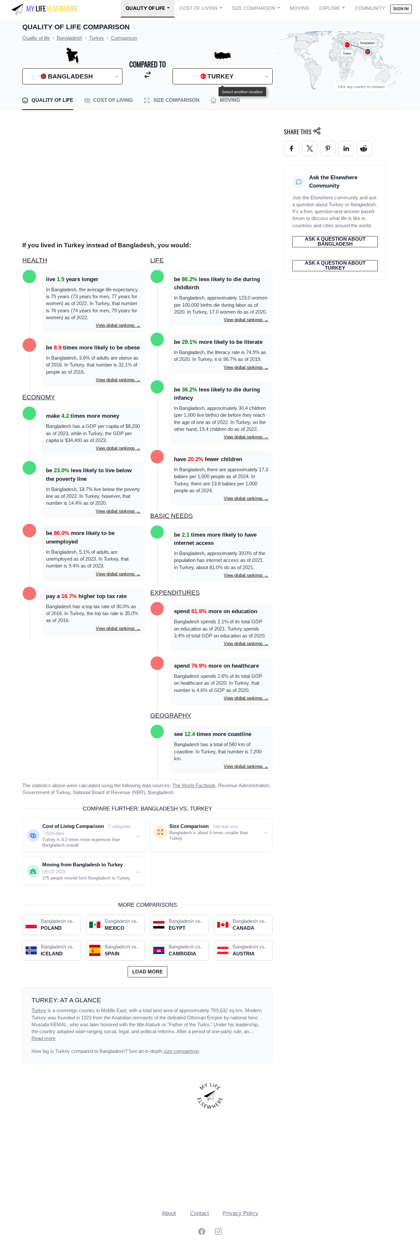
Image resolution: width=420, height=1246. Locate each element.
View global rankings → (118, 325)
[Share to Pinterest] (328, 148)
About (169, 1213)
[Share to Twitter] (309, 148)
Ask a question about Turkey (335, 265)
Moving (299, 8)
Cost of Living (198, 8)
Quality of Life (145, 8)
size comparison (181, 1051)
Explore (329, 8)
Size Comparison (253, 8)
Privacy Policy (240, 1213)
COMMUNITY (370, 8)
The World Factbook (194, 785)
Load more (147, 971)
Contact (199, 1213)
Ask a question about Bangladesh (335, 241)
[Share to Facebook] (291, 148)
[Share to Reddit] (364, 148)
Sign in (401, 8)
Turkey (39, 1010)
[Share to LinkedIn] (346, 148)
